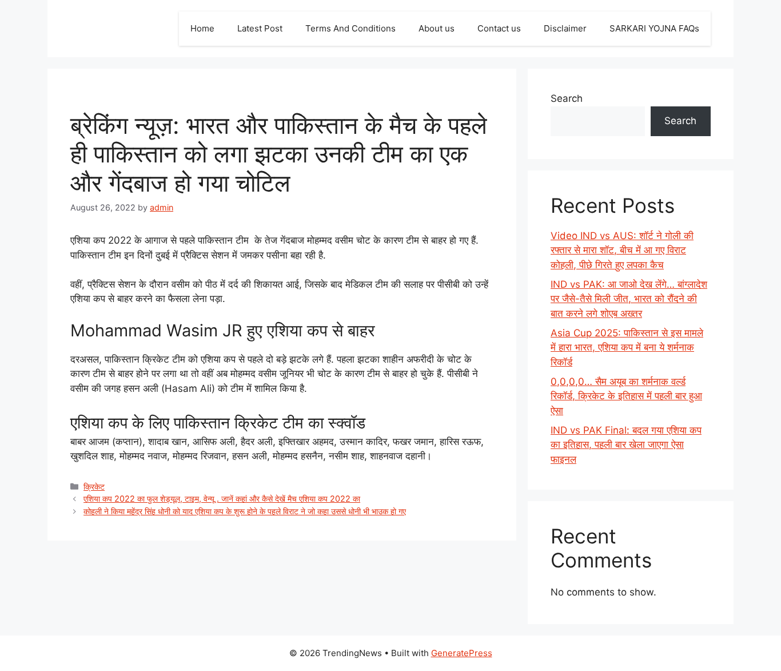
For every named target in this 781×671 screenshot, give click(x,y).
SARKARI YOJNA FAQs (654, 28)
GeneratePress (461, 653)
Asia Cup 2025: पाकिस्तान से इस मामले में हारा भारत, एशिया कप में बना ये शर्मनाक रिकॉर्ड (627, 347)
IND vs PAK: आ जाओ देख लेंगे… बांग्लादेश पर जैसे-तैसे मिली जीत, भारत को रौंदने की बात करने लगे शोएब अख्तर (629, 299)
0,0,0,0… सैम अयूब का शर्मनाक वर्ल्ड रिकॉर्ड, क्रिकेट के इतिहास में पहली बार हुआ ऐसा (626, 396)
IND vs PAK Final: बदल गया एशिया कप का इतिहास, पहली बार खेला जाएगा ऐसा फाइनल (626, 444)
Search (567, 98)
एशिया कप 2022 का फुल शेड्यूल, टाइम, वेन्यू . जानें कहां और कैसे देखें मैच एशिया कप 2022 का (221, 498)
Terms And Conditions (350, 28)
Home (202, 28)
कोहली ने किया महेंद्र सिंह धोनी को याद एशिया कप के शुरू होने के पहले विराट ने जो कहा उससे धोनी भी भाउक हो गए (244, 511)
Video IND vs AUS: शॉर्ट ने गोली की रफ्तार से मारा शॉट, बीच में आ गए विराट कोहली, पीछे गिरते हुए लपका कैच (622, 250)
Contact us (499, 28)
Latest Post (259, 28)
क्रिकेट (94, 486)
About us (437, 28)
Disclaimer (565, 28)
